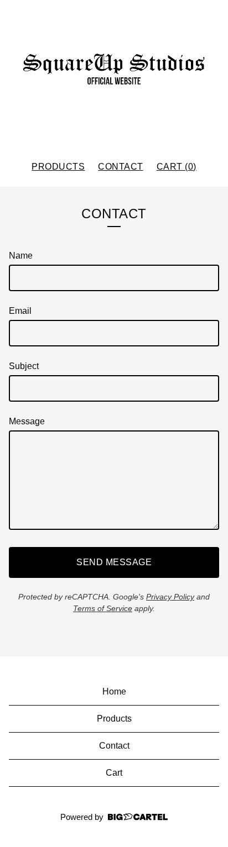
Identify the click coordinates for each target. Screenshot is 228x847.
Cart (114, 772)
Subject (24, 366)
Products (58, 166)
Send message (114, 562)
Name (21, 255)
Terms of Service (102, 608)
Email (20, 310)
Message (27, 421)
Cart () (176, 166)
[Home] (114, 76)
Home (114, 691)
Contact (120, 166)
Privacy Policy (170, 596)
